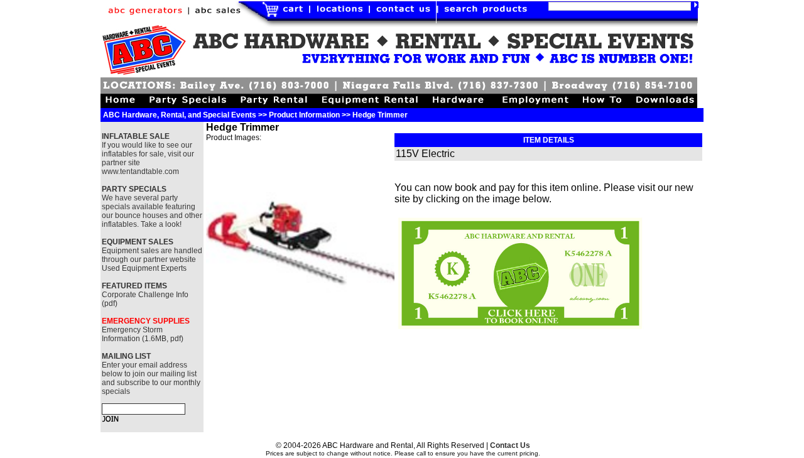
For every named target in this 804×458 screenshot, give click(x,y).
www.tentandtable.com (140, 171)
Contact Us (510, 445)
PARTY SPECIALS (134, 189)
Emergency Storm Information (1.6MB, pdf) (142, 334)
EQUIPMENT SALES (137, 241)
